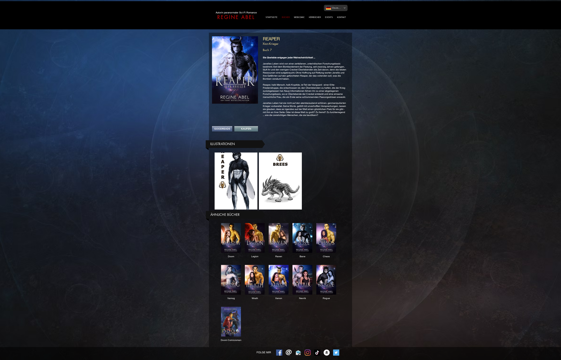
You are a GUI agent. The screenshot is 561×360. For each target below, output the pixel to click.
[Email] (289, 353)
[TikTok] (317, 353)
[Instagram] (308, 353)
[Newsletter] (298, 353)
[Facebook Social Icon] (279, 353)
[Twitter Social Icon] (336, 353)
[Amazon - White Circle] (327, 353)
